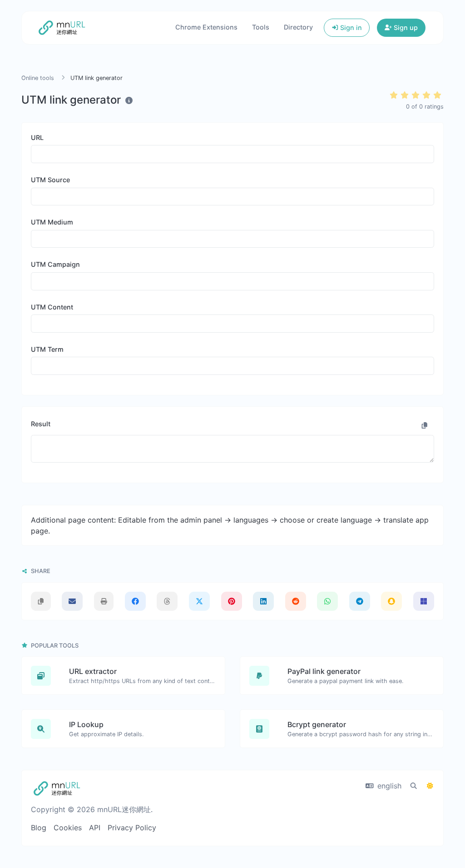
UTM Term (47, 349)
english (388, 785)
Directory (298, 27)
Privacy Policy (132, 827)
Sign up (405, 27)
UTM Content (52, 307)
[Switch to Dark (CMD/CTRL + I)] (430, 786)
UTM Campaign (55, 264)
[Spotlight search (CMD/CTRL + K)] (413, 786)
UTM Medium (52, 222)
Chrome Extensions (206, 27)
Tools (260, 27)
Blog (38, 827)
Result (40, 424)
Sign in (350, 27)
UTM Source (50, 180)
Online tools (37, 78)
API (94, 827)
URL (37, 137)
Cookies (68, 827)
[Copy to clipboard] (425, 425)
